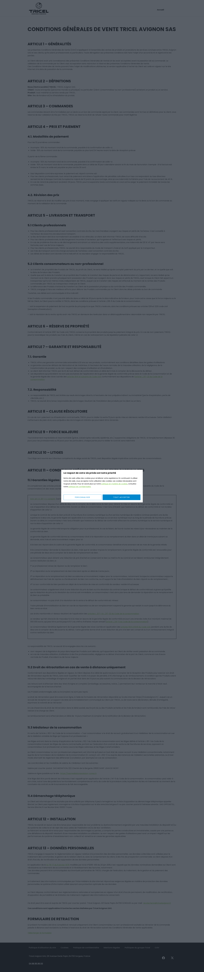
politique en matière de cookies (114, 484)
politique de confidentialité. (79, 486)
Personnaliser (82, 497)
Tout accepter (121, 497)
